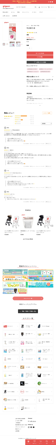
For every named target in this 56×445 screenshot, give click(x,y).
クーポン (34, 12)
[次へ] (21, 44)
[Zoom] (12, 30)
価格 (28, 34)
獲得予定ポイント (31, 39)
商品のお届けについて (33, 76)
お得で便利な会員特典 (20, 418)
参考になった (48, 143)
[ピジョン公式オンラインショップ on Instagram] (28, 427)
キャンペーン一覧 (28, 298)
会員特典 (14, 15)
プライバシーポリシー (20, 426)
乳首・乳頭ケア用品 (35, 25)
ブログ (41, 12)
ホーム (28, 25)
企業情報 (17, 431)
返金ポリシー (18, 429)
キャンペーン (25, 12)
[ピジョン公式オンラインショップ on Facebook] (31, 427)
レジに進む (40, 57)
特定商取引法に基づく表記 (21, 424)
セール (13, 12)
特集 (18, 12)
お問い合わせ (6, 15)
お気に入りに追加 (41, 62)
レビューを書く (47, 113)
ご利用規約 (17, 422)
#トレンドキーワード (32, 65)
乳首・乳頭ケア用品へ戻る (29, 311)
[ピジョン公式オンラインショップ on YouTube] (33, 427)
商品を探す (5, 12)
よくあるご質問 (18, 420)
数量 (28, 45)
